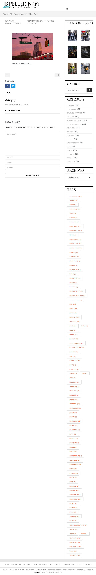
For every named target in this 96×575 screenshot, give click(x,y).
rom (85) (73, 512)
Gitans (69, 150)
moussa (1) (74, 438)
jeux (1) (72, 378)
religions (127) (75, 499)
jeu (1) (84, 373)
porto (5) (73, 477)
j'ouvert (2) (74, 369)
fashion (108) (74, 321)
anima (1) (73, 204)
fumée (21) (73, 334)
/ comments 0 (33, 24)
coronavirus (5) (76, 300)
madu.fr (59, 572)
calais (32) (74, 252)
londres (70, 135)
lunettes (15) (75, 404)
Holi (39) (73, 365)
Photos (14, 565)
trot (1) (84, 533)
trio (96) (73, 533)
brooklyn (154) (75, 239)
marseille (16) (75, 421)
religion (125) (75, 494)
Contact (87, 565)
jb (53, 21)
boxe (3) (73, 235)
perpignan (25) (75, 464)
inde (68, 147)
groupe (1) (74, 352)
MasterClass (56, 565)
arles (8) (73, 213)
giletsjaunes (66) (76, 343)
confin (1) (73, 282)
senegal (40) (74, 516)
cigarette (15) (75, 278)
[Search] (89, 90)
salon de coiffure (74, 113)
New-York (33, 14)
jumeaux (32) (74, 382)
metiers (70, 132)
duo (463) (73, 304)
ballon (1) (73, 217)
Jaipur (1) (73, 373)
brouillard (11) (75, 243)
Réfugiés (70, 117)
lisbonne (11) (74, 391)
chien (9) (73, 274)
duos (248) (73, 308)
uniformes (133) (75, 546)
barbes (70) (74, 222)
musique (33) (74, 442)
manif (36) (73, 412)
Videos (34, 565)
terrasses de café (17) (78, 525)
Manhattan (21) (75, 408)
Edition (67, 565)
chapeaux (71, 162)
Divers (69, 158)
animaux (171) (75, 209)
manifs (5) (73, 417)
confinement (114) (76, 291)
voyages (70, 105)
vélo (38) (73, 551)
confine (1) (74, 287)
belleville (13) (75, 226)
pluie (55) (73, 468)
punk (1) (73, 481)
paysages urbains (13, 24)
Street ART (43, 565)
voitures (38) (75, 555)
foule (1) (84, 326)
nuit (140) (73, 451)
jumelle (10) (74, 386)
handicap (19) (75, 360)
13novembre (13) (76, 196)
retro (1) (73, 503)
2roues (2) (73, 200)
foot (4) (73, 326)
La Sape (70, 139)
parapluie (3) (74, 460)
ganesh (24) (74, 339)
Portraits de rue (74, 120)
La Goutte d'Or (73, 143)
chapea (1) (73, 265)
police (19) (74, 473)
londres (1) (74, 395)
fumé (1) (73, 330)
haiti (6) (72, 356)
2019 (11, 14)
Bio (80, 565)
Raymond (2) (74, 486)
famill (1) (73, 313)
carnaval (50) (75, 261)
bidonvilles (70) (76, 230)
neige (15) (73, 447)
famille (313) (74, 317)
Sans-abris (71, 109)
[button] (67, 9)
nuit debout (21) (76, 455)
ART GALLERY (24, 565)
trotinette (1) (75, 538)
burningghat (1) (76, 248)
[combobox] (77, 90)
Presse (75, 565)
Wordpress (40, 572)
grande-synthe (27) (77, 347)
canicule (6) (74, 256)
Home (5, 14)
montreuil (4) (75, 429)
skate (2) (73, 520)
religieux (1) (74, 490)
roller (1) (73, 507)
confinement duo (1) (77, 295)
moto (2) (73, 434)
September (20, 14)
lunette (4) (74, 399)
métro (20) (73, 425)
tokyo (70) (73, 529)
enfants (70, 154)
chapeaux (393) (75, 269)
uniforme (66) (75, 542)
